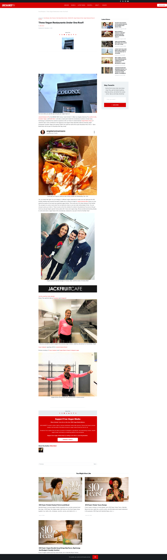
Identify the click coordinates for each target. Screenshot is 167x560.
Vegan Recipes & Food (78, 18)
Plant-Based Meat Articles (61, 18)
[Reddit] (66, 34)
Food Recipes (41, 11)
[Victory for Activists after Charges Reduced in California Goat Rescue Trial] (107, 23)
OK (95, 557)
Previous (41, 464)
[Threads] (71, 34)
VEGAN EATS (70, 18)
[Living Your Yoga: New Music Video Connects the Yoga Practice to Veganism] (107, 49)
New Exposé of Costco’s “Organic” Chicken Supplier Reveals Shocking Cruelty (120, 34)
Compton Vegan (42, 118)
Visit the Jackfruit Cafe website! (46, 296)
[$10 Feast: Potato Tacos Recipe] (107, 478)
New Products (53, 18)
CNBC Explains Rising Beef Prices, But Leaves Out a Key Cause (121, 43)
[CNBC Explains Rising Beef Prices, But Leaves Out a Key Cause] (107, 41)
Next (95, 464)
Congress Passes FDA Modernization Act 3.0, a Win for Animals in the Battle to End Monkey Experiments (121, 70)
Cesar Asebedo (42, 347)
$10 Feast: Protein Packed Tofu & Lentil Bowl (54, 505)
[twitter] (122, 1)
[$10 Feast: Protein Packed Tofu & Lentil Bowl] (60, 478)
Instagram (63, 298)
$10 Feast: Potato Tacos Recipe (96, 505)
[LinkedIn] (69, 34)
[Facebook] (60, 34)
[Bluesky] (64, 34)
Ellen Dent (42, 25)
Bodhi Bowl (52, 118)
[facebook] (120, 1)
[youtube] (128, 1)
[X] (62, 34)
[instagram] (125, 1)
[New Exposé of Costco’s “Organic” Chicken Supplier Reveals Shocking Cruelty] (107, 31)
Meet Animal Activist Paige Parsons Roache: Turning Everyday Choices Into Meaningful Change (120, 60)
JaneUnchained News (82, 201)
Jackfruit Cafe (92, 117)
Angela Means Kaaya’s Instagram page (69, 350)
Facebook (56, 298)
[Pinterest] (73, 34)
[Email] (76, 34)
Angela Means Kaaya (86, 120)
